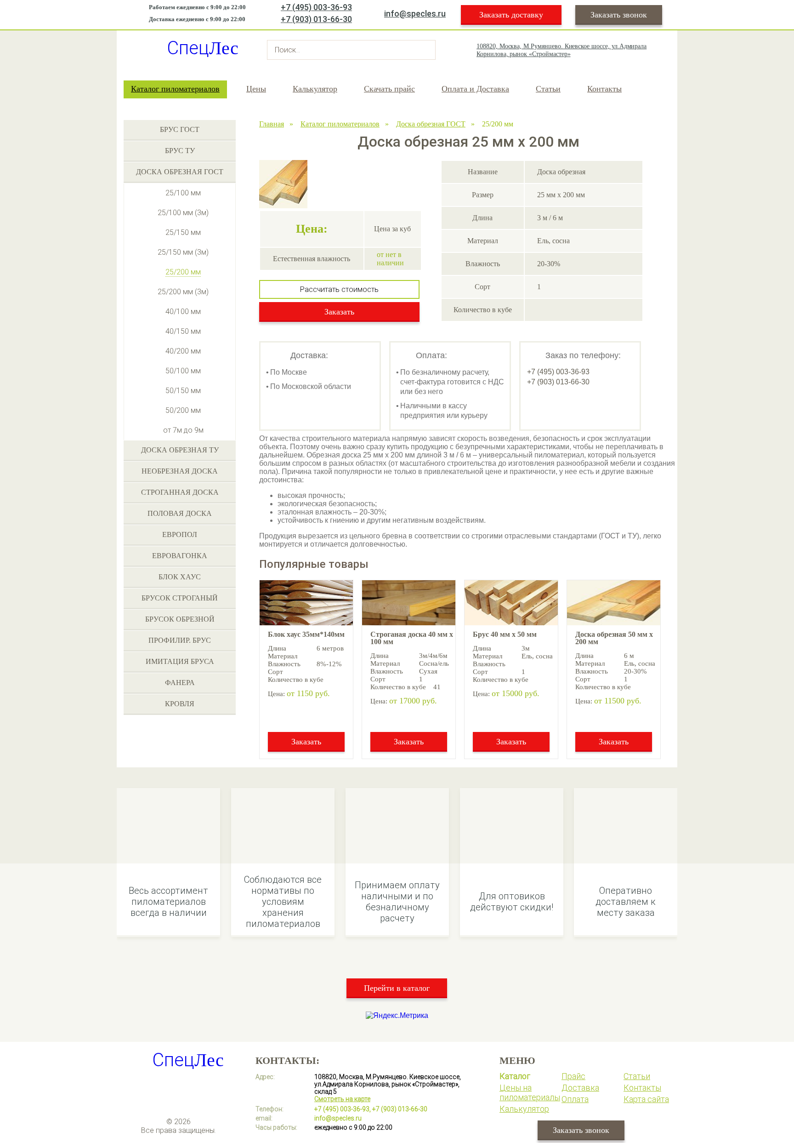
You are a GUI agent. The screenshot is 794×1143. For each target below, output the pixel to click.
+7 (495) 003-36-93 (316, 7)
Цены (256, 88)
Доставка (580, 1087)
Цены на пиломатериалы (529, 1092)
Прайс (573, 1076)
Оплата (575, 1099)
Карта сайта (646, 1099)
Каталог (514, 1076)
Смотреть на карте (342, 1099)
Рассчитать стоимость (339, 289)
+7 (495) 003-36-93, (342, 1109)
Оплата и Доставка (475, 88)
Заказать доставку (511, 14)
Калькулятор (315, 88)
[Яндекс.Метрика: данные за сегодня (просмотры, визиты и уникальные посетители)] (397, 1016)
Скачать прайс (389, 88)
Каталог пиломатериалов (175, 88)
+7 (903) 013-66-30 (316, 19)
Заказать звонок (618, 14)
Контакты (604, 88)
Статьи (548, 88)
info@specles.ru (415, 13)
